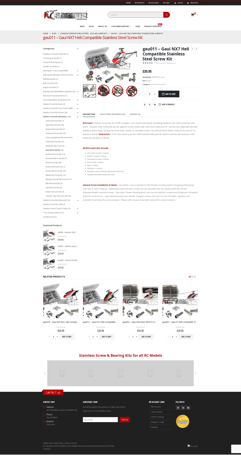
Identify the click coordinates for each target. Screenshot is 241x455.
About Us (102, 26)
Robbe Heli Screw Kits (54, 192)
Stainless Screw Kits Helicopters (55, 116)
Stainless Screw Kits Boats (53, 104)
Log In (180, 3)
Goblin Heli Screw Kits (54, 154)
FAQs (138, 26)
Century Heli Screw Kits (54, 133)
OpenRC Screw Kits (50, 66)
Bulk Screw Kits (48, 83)
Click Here (51, 424)
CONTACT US (53, 392)
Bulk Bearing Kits (49, 79)
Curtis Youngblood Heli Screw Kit (58, 137)
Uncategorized (48, 217)
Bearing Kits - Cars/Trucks (53, 70)
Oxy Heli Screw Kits (53, 187)
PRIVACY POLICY (71, 443)
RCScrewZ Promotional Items (54, 96)
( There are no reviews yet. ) (165, 63)
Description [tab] (89, 114)
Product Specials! (153, 26)
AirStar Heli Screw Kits (54, 121)
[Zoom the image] (62, 362)
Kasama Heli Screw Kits (54, 167)
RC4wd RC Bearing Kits (51, 62)
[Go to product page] (49, 236)
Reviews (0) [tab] (135, 114)
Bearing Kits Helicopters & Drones (56, 75)
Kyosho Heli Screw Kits (54, 171)
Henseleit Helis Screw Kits (55, 158)
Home (128, 3)
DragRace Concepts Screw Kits (54, 54)
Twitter (150, 104)
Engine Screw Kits (49, 87)
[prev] (192, 49)
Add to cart (170, 94)
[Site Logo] (65, 14)
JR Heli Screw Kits (52, 162)
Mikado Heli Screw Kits (54, 175)
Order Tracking (157, 417)
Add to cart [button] (67, 336)
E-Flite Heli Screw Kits (53, 141)
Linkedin (188, 408)
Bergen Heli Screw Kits (54, 129)
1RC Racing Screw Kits (51, 58)
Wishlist (154, 427)
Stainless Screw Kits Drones (53, 112)
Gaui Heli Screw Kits (158, 84)
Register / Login (157, 422)
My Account (154, 3)
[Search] (166, 15)
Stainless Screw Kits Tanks (53, 204)
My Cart (166, 3)
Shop (82, 26)
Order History (157, 412)
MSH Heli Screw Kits (53, 183)
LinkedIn (155, 104)
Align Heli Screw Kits (53, 125)
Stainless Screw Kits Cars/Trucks (55, 108)
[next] (197, 49)
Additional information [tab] (112, 114)
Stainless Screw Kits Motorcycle (55, 200)
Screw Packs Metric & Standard (54, 100)
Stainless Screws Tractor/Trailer (55, 208)
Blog (91, 26)
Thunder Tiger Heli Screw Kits (57, 196)
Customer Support (120, 26)
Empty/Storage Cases (54, 146)
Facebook (145, 104)
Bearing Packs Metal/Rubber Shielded (57, 91)
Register (194, 3)
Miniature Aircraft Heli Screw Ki (57, 179)
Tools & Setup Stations (51, 212)
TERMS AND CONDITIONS (53, 443)
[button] (83, 65)
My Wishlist (139, 3)
